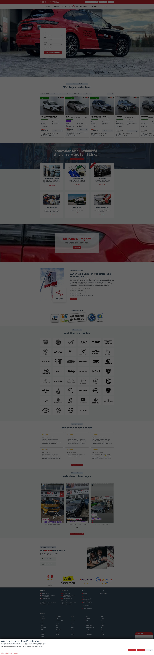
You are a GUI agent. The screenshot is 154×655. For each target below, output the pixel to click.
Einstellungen (149, 650)
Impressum (15, 653)
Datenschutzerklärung (6, 653)
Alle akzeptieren (132, 650)
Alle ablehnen (141, 650)
